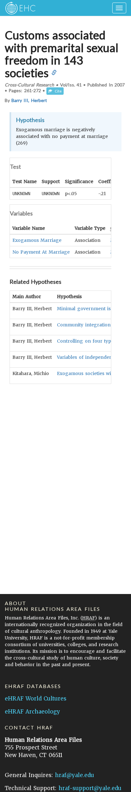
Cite (57, 91)
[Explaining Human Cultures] (18, 8)
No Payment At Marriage (41, 252)
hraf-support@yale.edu (90, 788)
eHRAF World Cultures (35, 698)
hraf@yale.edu (74, 775)
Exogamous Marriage (36, 240)
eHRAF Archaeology (32, 711)
